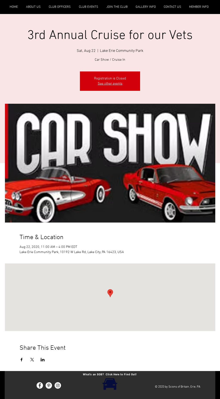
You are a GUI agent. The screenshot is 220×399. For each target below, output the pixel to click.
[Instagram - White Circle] (58, 385)
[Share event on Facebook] (22, 359)
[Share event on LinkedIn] (43, 359)
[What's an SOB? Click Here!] (109, 383)
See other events (110, 84)
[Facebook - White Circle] (40, 385)
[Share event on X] (32, 359)
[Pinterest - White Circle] (49, 385)
